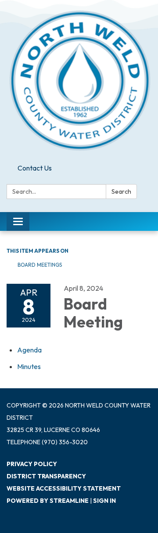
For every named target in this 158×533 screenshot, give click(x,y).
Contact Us (35, 168)
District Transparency (46, 476)
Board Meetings (40, 264)
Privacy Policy (32, 464)
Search (121, 191)
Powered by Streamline (48, 501)
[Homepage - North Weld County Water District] (79, 80)
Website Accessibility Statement (64, 488)
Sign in (104, 501)
